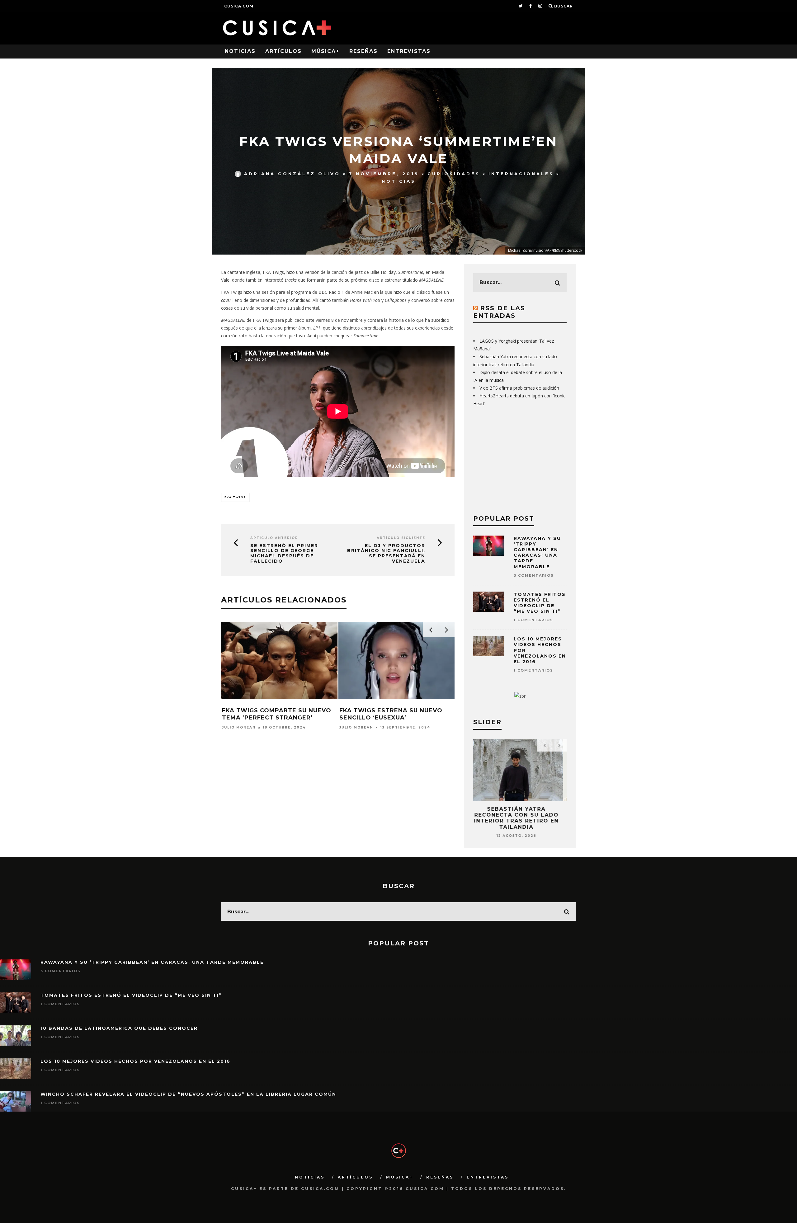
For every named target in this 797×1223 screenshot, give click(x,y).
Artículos (283, 51)
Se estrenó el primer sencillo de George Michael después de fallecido (284, 553)
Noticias (240, 51)
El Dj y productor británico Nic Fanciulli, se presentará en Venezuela (386, 553)
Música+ (325, 51)
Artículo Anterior (274, 538)
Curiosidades (453, 173)
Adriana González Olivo (292, 173)
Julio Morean (239, 727)
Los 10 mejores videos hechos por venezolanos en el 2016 (135, 1061)
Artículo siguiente (401, 538)
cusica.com (238, 6)
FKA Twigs (235, 497)
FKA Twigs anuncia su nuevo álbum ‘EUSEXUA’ (273, 714)
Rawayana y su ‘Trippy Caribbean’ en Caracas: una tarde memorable (537, 552)
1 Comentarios (533, 620)
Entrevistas (409, 51)
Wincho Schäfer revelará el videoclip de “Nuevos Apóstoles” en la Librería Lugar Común (188, 1094)
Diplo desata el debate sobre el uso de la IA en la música (520, 815)
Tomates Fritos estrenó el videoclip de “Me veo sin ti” (540, 603)
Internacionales (521, 173)
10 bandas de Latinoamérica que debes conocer (119, 1028)
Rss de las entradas (499, 311)
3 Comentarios (534, 575)
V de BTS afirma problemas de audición (519, 388)
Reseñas (363, 51)
